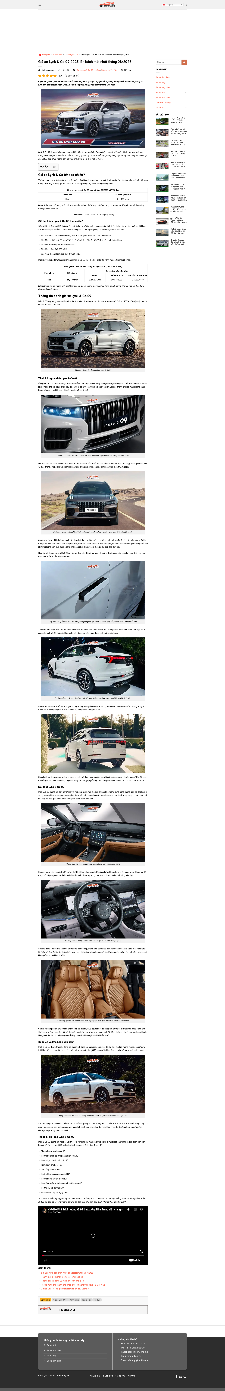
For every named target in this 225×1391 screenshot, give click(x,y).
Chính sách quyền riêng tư (135, 1360)
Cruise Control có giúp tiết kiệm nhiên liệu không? (65, 1289)
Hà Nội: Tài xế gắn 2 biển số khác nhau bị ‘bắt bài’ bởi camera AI (178, 164)
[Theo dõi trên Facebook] (176, 1376)
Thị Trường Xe (140, 1351)
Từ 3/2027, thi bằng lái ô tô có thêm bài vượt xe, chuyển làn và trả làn (177, 142)
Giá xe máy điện (163, 87)
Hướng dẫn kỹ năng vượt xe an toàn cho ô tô (62, 1281)
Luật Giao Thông (163, 102)
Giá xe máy (160, 82)
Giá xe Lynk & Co (71, 55)
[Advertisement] (112, 29)
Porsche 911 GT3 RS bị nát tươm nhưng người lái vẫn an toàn (178, 187)
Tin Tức (113, 70)
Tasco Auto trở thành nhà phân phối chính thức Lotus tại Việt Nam (73, 1285)
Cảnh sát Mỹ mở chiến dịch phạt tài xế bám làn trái (178, 209)
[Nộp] (184, 62)
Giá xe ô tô (57, 55)
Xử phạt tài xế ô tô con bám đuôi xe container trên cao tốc (178, 176)
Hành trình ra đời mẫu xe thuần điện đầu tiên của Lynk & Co (178, 198)
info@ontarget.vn (136, 1347)
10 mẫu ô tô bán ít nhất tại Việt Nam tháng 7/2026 (178, 120)
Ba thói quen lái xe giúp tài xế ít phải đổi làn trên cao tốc (178, 231)
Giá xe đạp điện (163, 77)
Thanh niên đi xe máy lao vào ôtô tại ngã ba (62, 1277)
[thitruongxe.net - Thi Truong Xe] (107, 4)
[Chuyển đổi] (186, 92)
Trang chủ (46, 55)
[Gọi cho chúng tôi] (184, 1376)
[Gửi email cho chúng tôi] (180, 1376)
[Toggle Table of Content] (53, 167)
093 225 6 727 (137, 1343)
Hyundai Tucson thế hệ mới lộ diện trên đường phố (177, 242)
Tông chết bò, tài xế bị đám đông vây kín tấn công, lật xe (178, 131)
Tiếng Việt (169, 5)
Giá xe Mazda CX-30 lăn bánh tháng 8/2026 (177, 153)
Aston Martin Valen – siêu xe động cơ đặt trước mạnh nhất (178, 220)
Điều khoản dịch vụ (131, 1356)
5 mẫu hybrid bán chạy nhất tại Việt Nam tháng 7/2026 (67, 1273)
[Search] (186, 4)
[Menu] (39, 4)
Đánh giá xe (95, 70)
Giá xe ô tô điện (163, 97)
